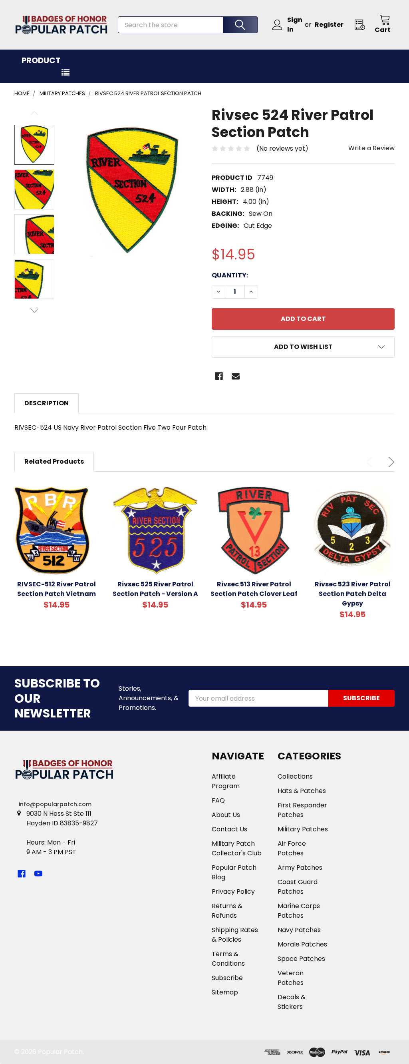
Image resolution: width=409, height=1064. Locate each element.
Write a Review (371, 148)
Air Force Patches (292, 848)
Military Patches (303, 829)
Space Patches (301, 958)
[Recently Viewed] (362, 25)
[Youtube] (38, 874)
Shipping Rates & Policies (235, 934)
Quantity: (230, 275)
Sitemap (225, 992)
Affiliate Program (226, 781)
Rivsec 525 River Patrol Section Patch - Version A (155, 589)
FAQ (218, 800)
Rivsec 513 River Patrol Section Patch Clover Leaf (254, 589)
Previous (34, 113)
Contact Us (229, 829)
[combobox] (188, 24)
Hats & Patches (302, 790)
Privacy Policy (233, 891)
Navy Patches (299, 929)
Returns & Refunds (227, 910)
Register (329, 24)
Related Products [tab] (54, 461)
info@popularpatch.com (55, 804)
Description (46, 403)
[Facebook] (219, 376)
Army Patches (300, 867)
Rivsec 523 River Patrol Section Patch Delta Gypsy (353, 594)
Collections (295, 776)
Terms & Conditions (228, 958)
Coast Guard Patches (298, 886)
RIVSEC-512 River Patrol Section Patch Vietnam (56, 589)
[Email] (235, 376)
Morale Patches (302, 944)
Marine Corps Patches (299, 910)
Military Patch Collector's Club (237, 848)
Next (34, 310)
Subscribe (227, 977)
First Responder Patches (302, 810)
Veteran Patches (291, 977)
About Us (226, 814)
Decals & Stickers (292, 1001)
